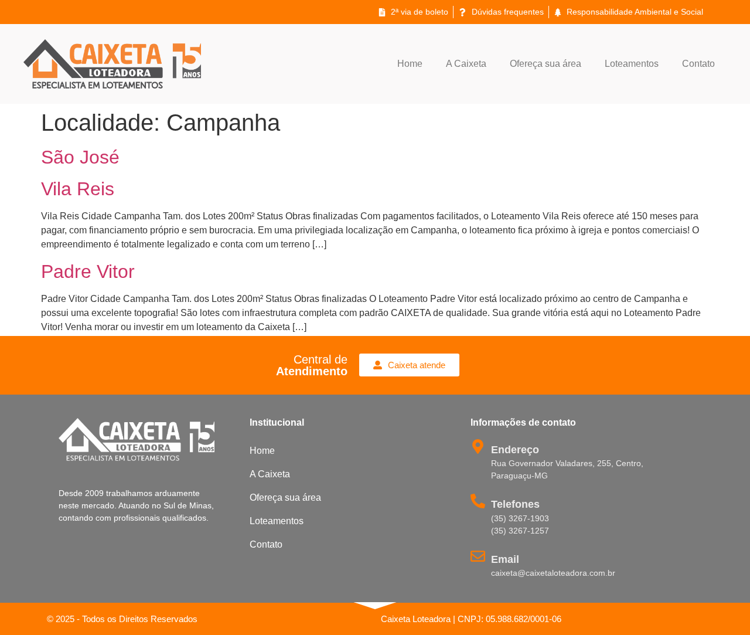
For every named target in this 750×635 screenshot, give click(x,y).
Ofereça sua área (545, 64)
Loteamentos (632, 64)
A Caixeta (466, 64)
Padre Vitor (88, 271)
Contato (698, 64)
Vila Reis (77, 188)
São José (80, 157)
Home (409, 64)
